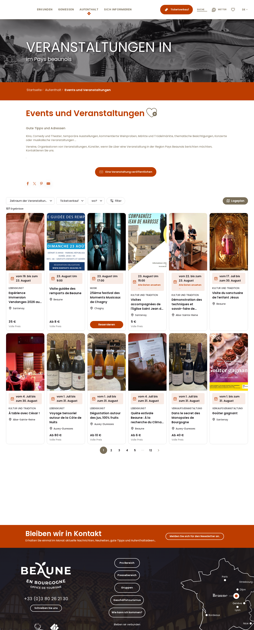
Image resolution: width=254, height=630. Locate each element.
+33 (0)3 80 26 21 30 (46, 599)
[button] (245, 9)
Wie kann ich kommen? (127, 612)
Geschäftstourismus (127, 600)
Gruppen (127, 587)
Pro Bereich (127, 563)
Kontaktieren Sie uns (40, 150)
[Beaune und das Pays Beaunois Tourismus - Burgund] (17, 9)
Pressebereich (127, 575)
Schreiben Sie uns (46, 608)
